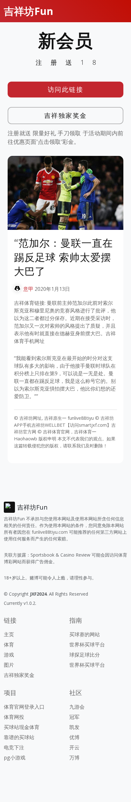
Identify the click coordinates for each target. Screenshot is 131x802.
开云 (74, 747)
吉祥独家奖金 (65, 115)
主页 (9, 634)
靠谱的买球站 (19, 737)
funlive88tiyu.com (50, 532)
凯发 (74, 727)
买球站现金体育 (21, 727)
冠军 (74, 716)
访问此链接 (66, 89)
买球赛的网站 (84, 634)
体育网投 (14, 716)
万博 (74, 757)
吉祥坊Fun (28, 11)
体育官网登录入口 (24, 706)
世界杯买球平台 (87, 644)
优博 (74, 737)
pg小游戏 (14, 757)
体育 (9, 644)
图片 (9, 664)
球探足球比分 (84, 654)
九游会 (77, 706)
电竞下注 (14, 747)
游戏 (9, 654)
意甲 (28, 288)
